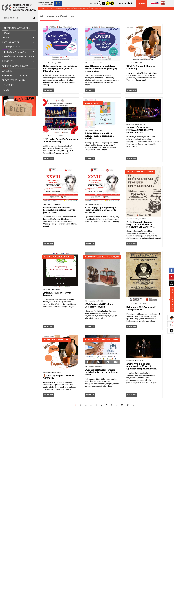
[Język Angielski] (156, 3)
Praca (6, 32)
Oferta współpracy (15, 66)
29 (128, 405)
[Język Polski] (153, 3)
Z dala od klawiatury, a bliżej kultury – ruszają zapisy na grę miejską (99, 135)
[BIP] (163, 2)
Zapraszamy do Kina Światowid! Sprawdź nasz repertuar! (79, 8)
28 (122, 405)
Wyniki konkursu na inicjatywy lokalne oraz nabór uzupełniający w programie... (101, 68)
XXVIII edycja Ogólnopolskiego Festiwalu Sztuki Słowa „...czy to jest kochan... (100, 210)
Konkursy (48, 90)
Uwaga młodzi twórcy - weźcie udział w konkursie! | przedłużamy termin (101, 372)
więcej (46, 85)
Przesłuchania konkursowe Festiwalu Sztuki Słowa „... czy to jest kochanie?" (59, 210)
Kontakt (8, 85)
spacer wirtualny (13, 80)
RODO (5, 89)
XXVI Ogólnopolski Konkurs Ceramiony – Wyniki (99, 305)
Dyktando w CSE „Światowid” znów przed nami (141, 308)
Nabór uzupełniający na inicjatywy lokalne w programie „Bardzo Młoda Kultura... (60, 68)
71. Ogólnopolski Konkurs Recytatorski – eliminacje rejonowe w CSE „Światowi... (140, 224)
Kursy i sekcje (11, 47)
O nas (5, 37)
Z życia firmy (8, 94)
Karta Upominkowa (15, 75)
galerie (7, 70)
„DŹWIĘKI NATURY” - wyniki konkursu (57, 294)
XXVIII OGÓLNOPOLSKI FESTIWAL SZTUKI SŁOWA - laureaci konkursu (140, 130)
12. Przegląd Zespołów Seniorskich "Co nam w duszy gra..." (60, 140)
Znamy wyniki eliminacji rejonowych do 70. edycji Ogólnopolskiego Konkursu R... (141, 366)
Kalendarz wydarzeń (16, 28)
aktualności (10, 42)
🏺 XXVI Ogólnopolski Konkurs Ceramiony (58, 376)
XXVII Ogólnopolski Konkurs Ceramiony (140, 67)
